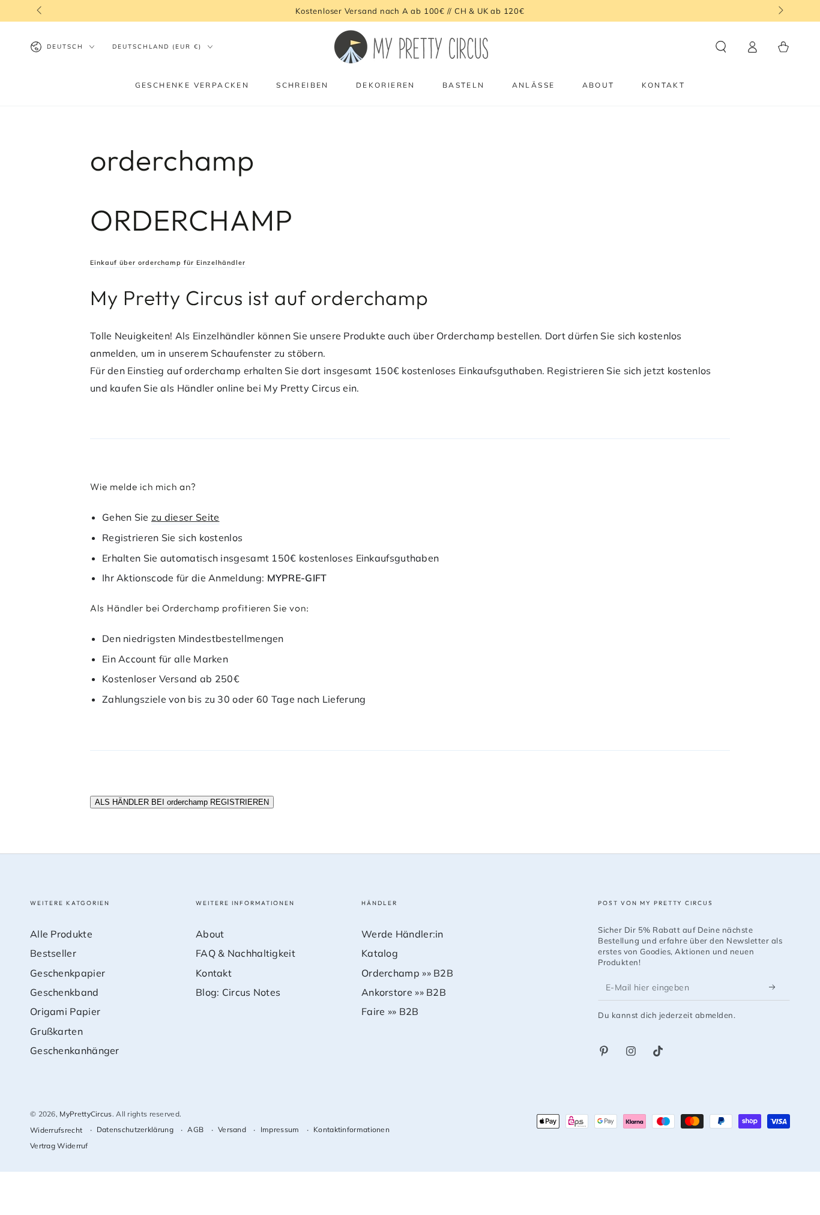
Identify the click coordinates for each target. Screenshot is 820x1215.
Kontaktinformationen (351, 1129)
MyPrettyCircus (85, 1113)
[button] (721, 47)
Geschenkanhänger (74, 1050)
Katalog (379, 953)
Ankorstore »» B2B (403, 992)
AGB (195, 1129)
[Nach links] (40, 11)
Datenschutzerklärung (135, 1129)
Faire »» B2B (390, 1011)
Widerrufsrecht (56, 1130)
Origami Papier (65, 1011)
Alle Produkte (61, 934)
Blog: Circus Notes (238, 992)
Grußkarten (56, 1031)
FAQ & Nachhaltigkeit (245, 953)
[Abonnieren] (775, 987)
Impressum (280, 1129)
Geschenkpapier (67, 973)
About (210, 934)
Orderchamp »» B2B (407, 973)
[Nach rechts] (780, 11)
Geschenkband (64, 992)
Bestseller (53, 953)
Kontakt (214, 973)
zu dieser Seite (185, 517)
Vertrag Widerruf (59, 1145)
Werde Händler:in (402, 934)
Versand (232, 1129)
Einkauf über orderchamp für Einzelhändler (168, 262)
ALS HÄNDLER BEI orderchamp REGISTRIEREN (182, 802)
